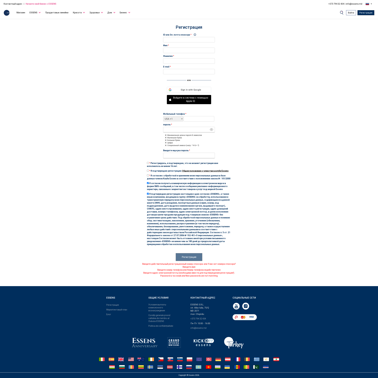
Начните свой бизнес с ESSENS (41, 4)
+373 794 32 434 (336, 4)
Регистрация (365, 13)
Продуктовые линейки (56, 12)
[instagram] (245, 306)
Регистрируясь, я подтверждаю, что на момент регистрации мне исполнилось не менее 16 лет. (182, 164)
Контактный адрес (13, 4)
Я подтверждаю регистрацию (189, 171)
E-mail (167, 67)
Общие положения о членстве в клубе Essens (205, 171)
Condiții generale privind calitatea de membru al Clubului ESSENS (159, 318)
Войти (351, 13)
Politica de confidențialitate (160, 326)
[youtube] (237, 306)
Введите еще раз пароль (176, 150)
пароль (167, 124)
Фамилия (168, 56)
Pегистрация (112, 305)
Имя (166, 45)
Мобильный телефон (174, 114)
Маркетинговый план (116, 309)
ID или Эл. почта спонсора (176, 35)
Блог (108, 314)
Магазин (21, 12)
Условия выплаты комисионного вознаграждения (157, 307)
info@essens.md (354, 4)
